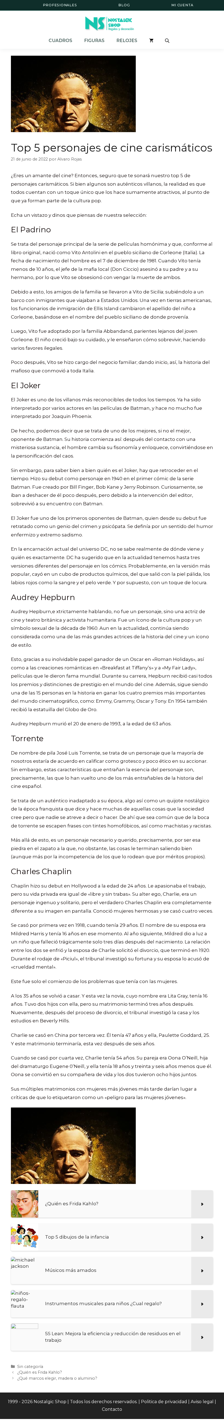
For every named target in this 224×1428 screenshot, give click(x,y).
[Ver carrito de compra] (151, 40)
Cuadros (60, 40)
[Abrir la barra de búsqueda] (167, 40)
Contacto (112, 1409)
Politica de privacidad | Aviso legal (177, 1401)
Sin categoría (30, 1366)
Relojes (126, 40)
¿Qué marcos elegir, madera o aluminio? (57, 1378)
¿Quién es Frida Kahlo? (39, 1372)
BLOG (124, 5)
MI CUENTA (182, 5)
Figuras (94, 40)
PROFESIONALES (60, 5)
